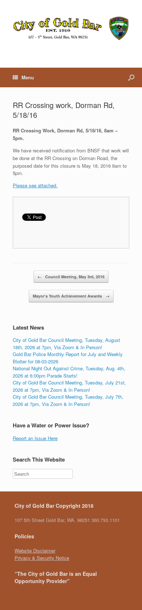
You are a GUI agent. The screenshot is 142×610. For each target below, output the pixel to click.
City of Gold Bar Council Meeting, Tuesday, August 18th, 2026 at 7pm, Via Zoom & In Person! (66, 343)
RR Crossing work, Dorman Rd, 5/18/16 (64, 110)
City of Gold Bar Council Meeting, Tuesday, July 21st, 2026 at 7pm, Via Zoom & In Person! (69, 386)
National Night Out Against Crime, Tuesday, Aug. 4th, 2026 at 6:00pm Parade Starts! (69, 372)
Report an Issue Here (35, 438)
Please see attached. (35, 185)
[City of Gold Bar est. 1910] (71, 28)
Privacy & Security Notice (42, 557)
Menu (27, 77)
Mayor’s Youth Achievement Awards (71, 296)
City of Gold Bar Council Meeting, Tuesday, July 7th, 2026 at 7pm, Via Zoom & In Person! (68, 400)
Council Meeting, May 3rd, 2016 (71, 276)
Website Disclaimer (35, 550)
